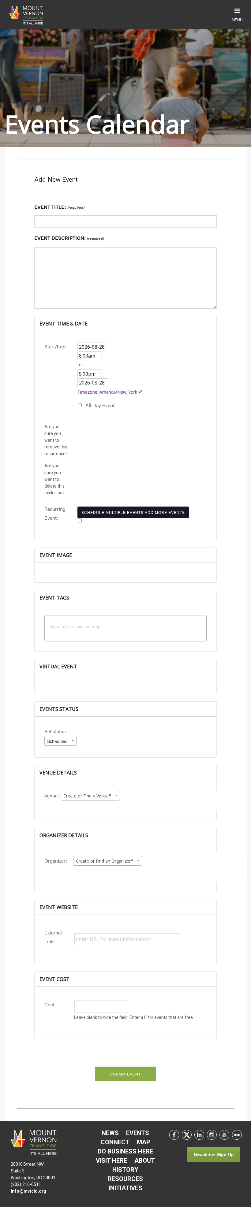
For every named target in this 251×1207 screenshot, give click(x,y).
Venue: (51, 795)
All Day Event (99, 405)
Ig (211, 1134)
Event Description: (69, 237)
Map (143, 1142)
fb (174, 1134)
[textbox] (127, 627)
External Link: (53, 937)
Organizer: (55, 860)
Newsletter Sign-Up (214, 1154)
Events (137, 1133)
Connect (115, 1142)
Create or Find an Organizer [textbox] (104, 860)
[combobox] (60, 741)
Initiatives (125, 1188)
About (144, 1160)
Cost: (50, 1004)
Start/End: (55, 346)
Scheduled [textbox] (57, 741)
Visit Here (111, 1160)
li (199, 1134)
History (125, 1170)
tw (186, 1134)
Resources (125, 1179)
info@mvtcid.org (28, 1191)
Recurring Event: (55, 513)
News (110, 1133)
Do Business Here (125, 1151)
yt (224, 1134)
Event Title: (59, 206)
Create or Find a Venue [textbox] (87, 795)
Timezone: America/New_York (107, 392)
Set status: (55, 731)
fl (237, 1134)
